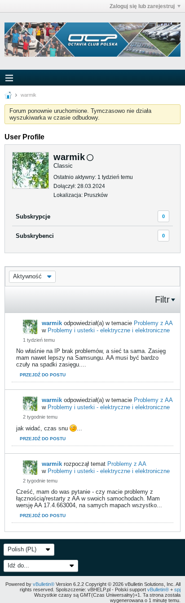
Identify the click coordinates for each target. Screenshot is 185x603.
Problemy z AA (153, 323)
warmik (52, 323)
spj (177, 589)
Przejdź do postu (43, 374)
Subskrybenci (35, 235)
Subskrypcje (33, 216)
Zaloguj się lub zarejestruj (142, 6)
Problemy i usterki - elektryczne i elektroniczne (109, 330)
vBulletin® (43, 584)
